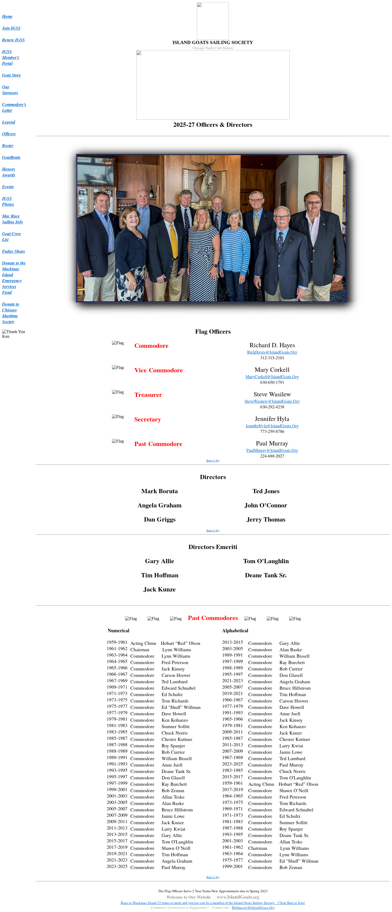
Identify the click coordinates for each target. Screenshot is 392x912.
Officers (9, 134)
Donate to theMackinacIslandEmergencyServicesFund (14, 277)
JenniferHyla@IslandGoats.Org (272, 425)
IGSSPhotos (8, 201)
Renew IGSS (13, 40)
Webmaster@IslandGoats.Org (253, 907)
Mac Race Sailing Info (12, 219)
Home (7, 16)
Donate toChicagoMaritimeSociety (10, 313)
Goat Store (11, 75)
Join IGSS (11, 28)
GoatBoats (11, 157)
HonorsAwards (8, 172)
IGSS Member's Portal (10, 57)
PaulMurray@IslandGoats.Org (272, 450)
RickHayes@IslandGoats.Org (272, 352)
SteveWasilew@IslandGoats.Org (272, 401)
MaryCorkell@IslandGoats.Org (272, 376)
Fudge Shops (13, 251)
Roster (7, 145)
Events (8, 186)
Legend (8, 122)
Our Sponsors (10, 90)
